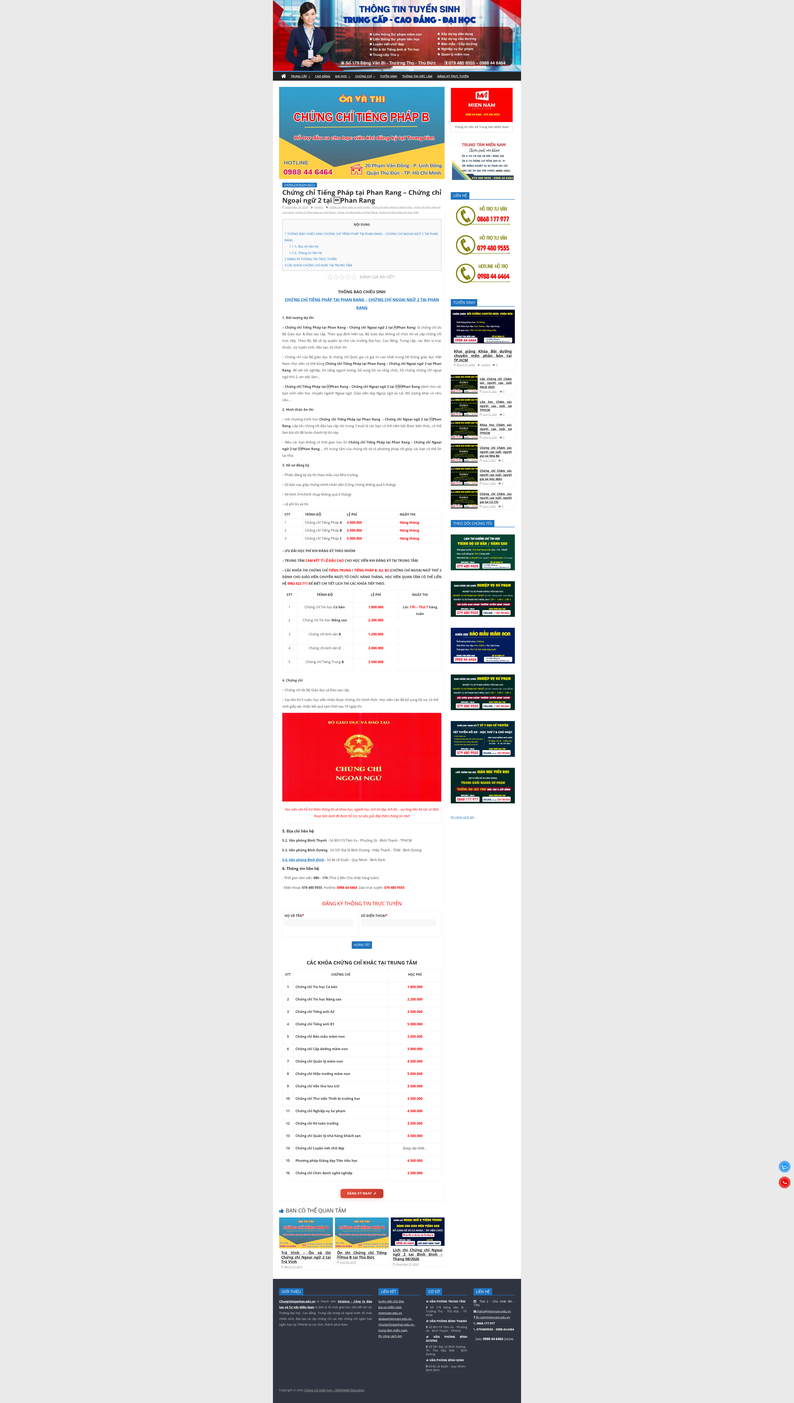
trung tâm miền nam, (393, 1330)
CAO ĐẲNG (322, 76)
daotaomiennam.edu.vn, (395, 1319)
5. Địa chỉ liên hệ (303, 246)
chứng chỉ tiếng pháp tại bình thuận (349, 207)
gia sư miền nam (390, 1307)
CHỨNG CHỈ (363, 76)
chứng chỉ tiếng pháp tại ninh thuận (315, 212)
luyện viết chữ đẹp (391, 1301)
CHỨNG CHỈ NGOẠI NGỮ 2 (299, 185)
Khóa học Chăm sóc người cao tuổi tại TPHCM (496, 429)
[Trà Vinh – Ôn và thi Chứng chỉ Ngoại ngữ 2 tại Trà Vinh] (306, 1220)
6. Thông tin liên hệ (305, 253)
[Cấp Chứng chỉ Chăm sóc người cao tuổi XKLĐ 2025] (464, 377)
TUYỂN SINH (388, 76)
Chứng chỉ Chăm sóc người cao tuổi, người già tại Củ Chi (496, 498)
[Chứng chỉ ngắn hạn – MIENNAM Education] (397, 2)
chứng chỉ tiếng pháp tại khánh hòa (391, 207)
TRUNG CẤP (299, 76)
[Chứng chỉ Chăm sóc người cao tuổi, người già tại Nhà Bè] (464, 446)
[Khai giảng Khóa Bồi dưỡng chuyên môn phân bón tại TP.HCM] (483, 312)
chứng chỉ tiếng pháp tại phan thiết (399, 212)
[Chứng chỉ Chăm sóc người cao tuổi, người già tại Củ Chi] (464, 492)
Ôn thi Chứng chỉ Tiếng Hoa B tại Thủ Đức (362, 1255)
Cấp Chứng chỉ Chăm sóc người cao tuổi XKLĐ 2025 (496, 383)
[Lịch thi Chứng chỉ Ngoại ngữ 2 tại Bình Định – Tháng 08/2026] (418, 1220)
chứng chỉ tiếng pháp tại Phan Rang (357, 212)
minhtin (319, 207)
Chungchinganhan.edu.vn (297, 1301)
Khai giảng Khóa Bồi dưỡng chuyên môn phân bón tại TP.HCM (483, 356)
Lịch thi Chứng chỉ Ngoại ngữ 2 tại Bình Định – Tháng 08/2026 (417, 1254)
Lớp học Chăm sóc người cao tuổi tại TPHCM (496, 406)
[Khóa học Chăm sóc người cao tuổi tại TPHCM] (464, 423)
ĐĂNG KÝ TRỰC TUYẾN (453, 76)
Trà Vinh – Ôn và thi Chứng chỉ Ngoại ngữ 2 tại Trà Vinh (306, 1257)
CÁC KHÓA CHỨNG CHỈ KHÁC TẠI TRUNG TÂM (318, 265)
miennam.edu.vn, (390, 1313)
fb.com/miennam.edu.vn (492, 1317)
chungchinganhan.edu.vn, (397, 1324)
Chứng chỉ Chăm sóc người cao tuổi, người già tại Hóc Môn (496, 475)
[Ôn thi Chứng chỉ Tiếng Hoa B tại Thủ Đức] (362, 1220)
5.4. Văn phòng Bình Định (303, 860)
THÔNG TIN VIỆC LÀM (417, 76)
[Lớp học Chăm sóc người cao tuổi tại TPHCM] (464, 400)
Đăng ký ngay (359, 1193)
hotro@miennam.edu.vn (493, 1311)
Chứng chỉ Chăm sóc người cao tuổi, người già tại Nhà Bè (496, 452)
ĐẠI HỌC (341, 76)
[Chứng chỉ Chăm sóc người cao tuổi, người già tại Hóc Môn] (464, 469)
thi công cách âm (462, 817)
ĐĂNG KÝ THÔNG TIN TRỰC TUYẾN (311, 259)
